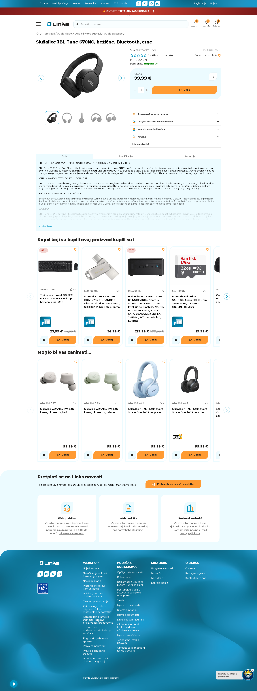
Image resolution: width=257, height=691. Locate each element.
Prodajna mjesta (195, 573)
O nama (44, 3)
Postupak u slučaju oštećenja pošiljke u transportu (129, 592)
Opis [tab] (64, 156)
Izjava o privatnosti (128, 605)
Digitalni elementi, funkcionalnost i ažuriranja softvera (128, 627)
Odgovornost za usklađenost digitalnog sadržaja (97, 630)
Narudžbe (157, 578)
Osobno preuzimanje (95, 601)
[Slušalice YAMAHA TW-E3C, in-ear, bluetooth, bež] (58, 410)
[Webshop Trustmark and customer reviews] (42, 588)
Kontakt (105, 3)
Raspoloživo (151, 63)
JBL (145, 60)
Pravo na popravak (94, 646)
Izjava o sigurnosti (128, 614)
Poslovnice (90, 3)
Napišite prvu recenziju (160, 55)
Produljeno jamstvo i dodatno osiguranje (95, 660)
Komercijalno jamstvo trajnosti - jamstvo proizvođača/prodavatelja (98, 619)
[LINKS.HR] (14, 684)
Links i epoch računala (130, 619)
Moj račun (157, 573)
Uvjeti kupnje (91, 568)
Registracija (200, 3)
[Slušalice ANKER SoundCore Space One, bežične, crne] (190, 410)
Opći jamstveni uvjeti (130, 572)
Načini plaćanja (60, 3)
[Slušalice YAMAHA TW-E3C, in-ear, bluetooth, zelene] (102, 410)
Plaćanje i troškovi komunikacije (94, 587)
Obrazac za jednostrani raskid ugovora (131, 649)
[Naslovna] (38, 33)
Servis (120, 600)
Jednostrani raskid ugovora (128, 641)
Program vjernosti (162, 568)
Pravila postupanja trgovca (94, 652)
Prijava (213, 3)
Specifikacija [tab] (125, 156)
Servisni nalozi (160, 582)
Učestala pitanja (127, 610)
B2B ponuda (120, 3)
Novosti (76, 3)
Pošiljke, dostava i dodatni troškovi (93, 595)
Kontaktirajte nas (195, 578)
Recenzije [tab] (189, 156)
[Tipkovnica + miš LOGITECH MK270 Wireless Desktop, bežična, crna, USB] (58, 296)
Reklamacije (124, 577)
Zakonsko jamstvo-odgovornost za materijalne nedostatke (97, 609)
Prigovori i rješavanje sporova (95, 640)
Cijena (138, 74)
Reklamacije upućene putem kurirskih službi (130, 583)
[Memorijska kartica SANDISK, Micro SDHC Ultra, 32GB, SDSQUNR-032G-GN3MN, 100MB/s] (190, 296)
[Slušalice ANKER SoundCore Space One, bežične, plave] (146, 410)
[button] (121, 78)
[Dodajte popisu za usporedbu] (213, 77)
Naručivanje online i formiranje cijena (95, 575)
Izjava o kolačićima (128, 635)
